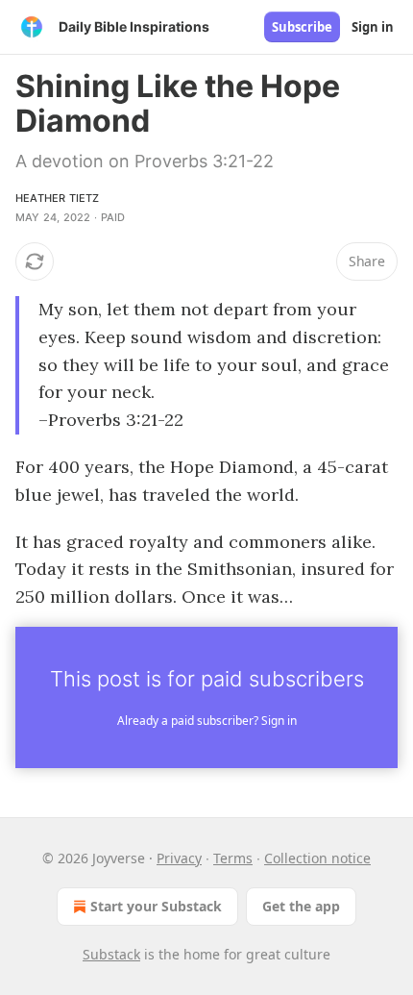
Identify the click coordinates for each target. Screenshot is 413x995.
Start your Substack (156, 906)
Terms (233, 858)
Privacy (179, 858)
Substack (111, 954)
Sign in (373, 27)
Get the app (301, 906)
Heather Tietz (57, 198)
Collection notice (317, 858)
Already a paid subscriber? (207, 720)
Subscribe (302, 27)
